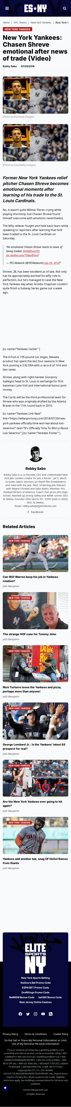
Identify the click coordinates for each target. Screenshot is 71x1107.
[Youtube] (43, 1014)
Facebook (37, 512)
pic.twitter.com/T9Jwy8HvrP (22, 255)
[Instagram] (35, 1014)
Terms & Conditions (35, 1034)
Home (6, 22)
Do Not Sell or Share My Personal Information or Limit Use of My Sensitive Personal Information (35, 1042)
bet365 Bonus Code (50, 997)
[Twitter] (28, 1014)
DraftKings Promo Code (35, 992)
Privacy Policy (10, 1034)
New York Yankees (41, 22)
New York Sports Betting (35, 977)
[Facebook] (20, 1014)
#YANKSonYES (31, 251)
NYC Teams (20, 22)
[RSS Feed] (50, 1014)
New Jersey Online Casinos (35, 1002)
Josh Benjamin (11, 586)
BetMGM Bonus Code (21, 997)
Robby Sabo (10, 66)
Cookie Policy (60, 1034)
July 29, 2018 (52, 263)
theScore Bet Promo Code (36, 982)
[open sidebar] (7, 8)
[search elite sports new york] (64, 8)
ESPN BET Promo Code (35, 987)
